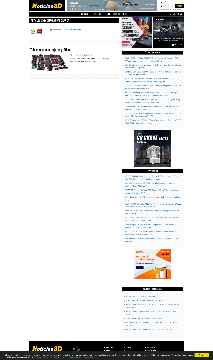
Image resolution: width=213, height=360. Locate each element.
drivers (109, 350)
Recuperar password (176, 9)
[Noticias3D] (47, 5)
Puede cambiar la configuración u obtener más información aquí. (65, 357)
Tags (108, 14)
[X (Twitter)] (174, 14)
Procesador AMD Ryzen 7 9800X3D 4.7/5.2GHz (144, 300)
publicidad (151, 350)
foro (129, 347)
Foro (125, 14)
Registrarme (165, 9)
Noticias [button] (84, 14)
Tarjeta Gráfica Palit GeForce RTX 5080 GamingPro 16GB (148, 329)
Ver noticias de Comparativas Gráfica (66, 29)
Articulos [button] (97, 14)
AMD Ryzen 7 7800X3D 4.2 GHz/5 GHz (141, 296)
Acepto (202, 355)
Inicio (75, 13)
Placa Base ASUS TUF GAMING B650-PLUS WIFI (145, 318)
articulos (110, 347)
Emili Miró (89, 55)
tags (129, 350)
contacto (151, 347)
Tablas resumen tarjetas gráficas (50, 49)
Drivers (116, 14)
